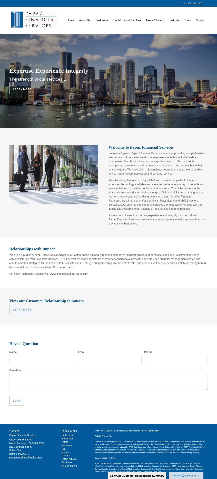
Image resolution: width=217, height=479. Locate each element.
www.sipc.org (183, 466)
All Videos (67, 462)
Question (15, 370)
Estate (65, 442)
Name (13, 352)
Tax (63, 448)
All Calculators (69, 465)
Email (81, 352)
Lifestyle (66, 455)
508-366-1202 (195, 3)
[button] (85, 20)
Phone (148, 352)
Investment (67, 438)
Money (65, 452)
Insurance (67, 445)
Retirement (67, 435)
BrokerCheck (153, 430)
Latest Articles (69, 458)
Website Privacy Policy (104, 436)
